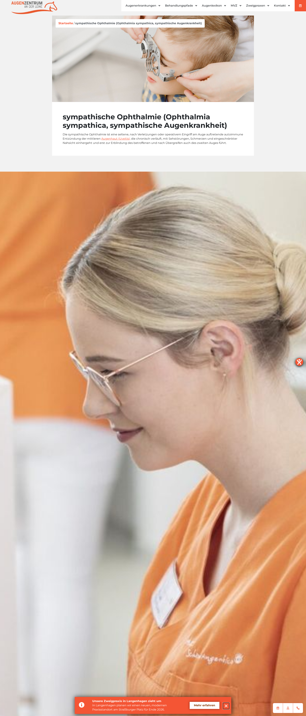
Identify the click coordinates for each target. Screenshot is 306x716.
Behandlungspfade (179, 5)
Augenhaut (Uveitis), (115, 138)
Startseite (65, 23)
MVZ (234, 5)
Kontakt (280, 5)
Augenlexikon (212, 5)
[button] (226, 706)
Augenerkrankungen (141, 5)
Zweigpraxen (255, 5)
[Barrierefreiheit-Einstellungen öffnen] (299, 362)
